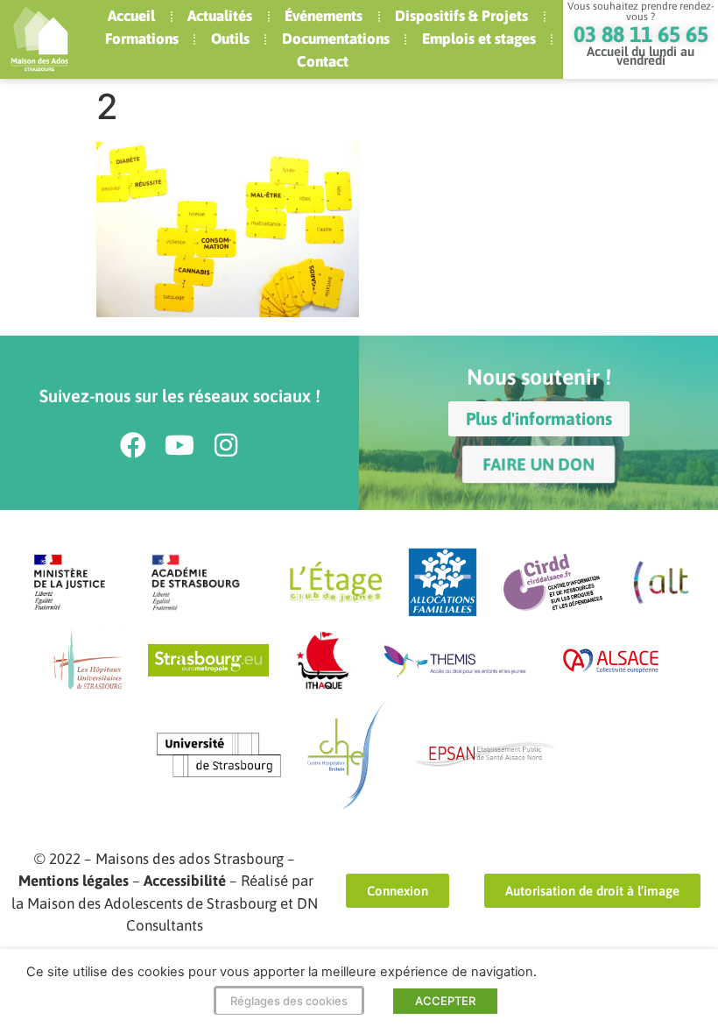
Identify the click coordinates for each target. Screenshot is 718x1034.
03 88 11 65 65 (641, 34)
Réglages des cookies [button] (289, 1001)
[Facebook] (133, 445)
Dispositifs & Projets (461, 16)
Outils (230, 38)
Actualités (219, 16)
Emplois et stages (479, 38)
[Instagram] (226, 445)
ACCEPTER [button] (445, 1001)
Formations (142, 38)
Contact (322, 61)
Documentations (336, 38)
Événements (324, 16)
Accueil (131, 16)
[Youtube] (179, 445)
